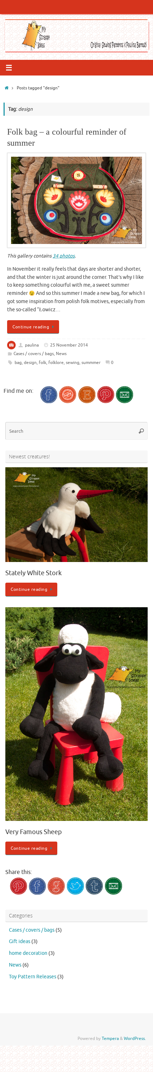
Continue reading (30, 327)
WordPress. (135, 1038)
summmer (91, 362)
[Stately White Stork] (76, 560)
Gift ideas (19, 941)
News (61, 354)
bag (18, 362)
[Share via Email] (113, 893)
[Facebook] (48, 402)
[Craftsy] (67, 402)
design (30, 362)
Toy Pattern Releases (32, 977)
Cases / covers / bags (34, 354)
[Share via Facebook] (37, 893)
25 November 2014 (69, 345)
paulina (32, 345)
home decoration (28, 953)
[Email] (124, 402)
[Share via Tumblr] (94, 893)
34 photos (64, 256)
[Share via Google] (56, 893)
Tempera (110, 1038)
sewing (72, 362)
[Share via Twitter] (75, 893)
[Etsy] (86, 402)
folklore (56, 362)
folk (42, 362)
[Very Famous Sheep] (76, 819)
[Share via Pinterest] (18, 893)
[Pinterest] (105, 402)
